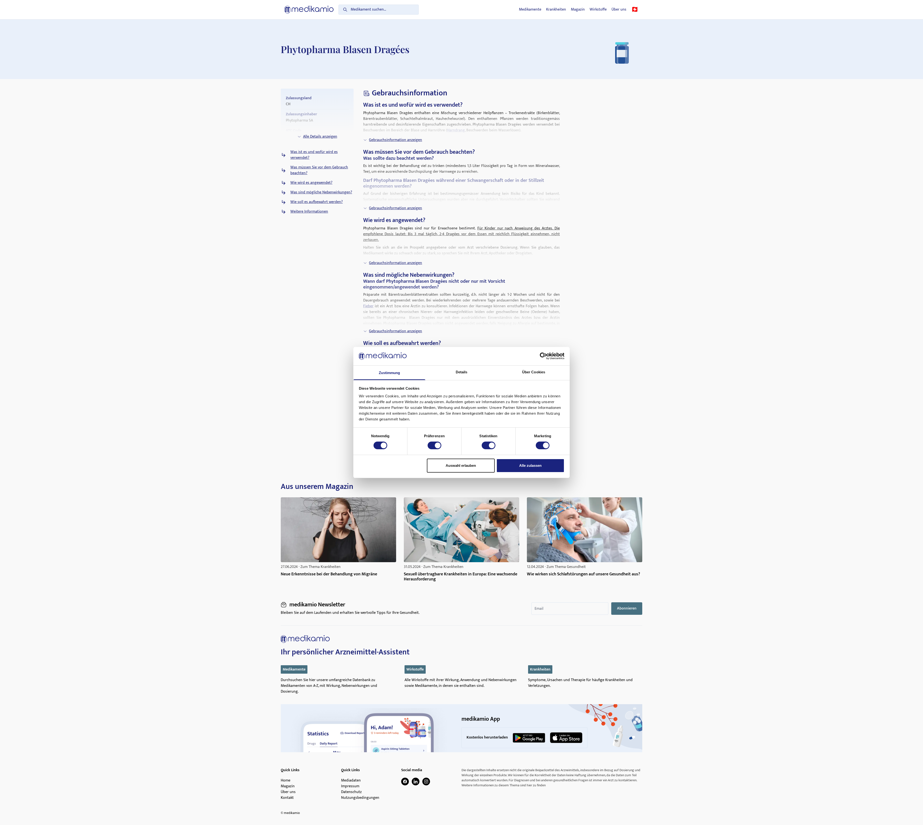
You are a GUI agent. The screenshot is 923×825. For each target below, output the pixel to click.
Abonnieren (626, 608)
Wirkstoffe (598, 9)
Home (285, 780)
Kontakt (287, 798)
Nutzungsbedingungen (360, 798)
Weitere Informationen (309, 212)
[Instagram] (426, 781)
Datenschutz (351, 792)
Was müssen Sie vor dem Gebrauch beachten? (319, 170)
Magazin (578, 9)
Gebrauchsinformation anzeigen (395, 140)
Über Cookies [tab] (533, 372)
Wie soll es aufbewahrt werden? (316, 202)
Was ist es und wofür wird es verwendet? (314, 155)
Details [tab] (462, 372)
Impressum (350, 786)
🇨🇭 (634, 9)
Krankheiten (556, 9)
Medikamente (530, 9)
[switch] (434, 445)
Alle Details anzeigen (320, 136)
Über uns (618, 9)
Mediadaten (351, 780)
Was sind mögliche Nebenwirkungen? (321, 192)
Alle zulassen (530, 465)
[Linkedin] (415, 781)
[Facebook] (405, 781)
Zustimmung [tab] (389, 373)
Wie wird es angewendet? (311, 183)
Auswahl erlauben (461, 465)
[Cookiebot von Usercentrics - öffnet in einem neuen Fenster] (543, 356)
